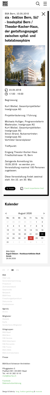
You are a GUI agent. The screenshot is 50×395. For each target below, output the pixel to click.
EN (17, 270)
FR (3, 270)
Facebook (6, 381)
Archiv (5, 312)
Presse (5, 357)
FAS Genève (7, 338)
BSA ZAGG (6, 350)
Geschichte (7, 290)
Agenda (5, 309)
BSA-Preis (6, 296)
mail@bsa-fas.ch (9, 376)
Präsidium (6, 284)
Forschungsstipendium (12, 299)
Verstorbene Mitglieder (12, 325)
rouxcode (38, 391)
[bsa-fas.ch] (4, 3)
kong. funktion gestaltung (24, 391)
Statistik (5, 319)
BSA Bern (6, 335)
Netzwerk (6, 293)
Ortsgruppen (7, 329)
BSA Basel (6, 332)
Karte (4, 322)
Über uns (6, 278)
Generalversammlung (11, 281)
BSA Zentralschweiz (10, 353)
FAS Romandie (8, 344)
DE (12, 270)
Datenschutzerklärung (11, 383)
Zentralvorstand (9, 287)
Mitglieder (6, 316)
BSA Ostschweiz (9, 341)
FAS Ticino (6, 347)
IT (8, 270)
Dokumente (7, 301)
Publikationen (8, 304)
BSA (4, 275)
